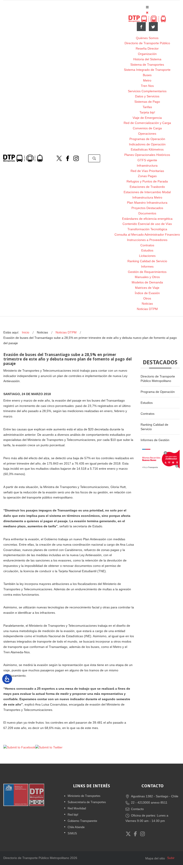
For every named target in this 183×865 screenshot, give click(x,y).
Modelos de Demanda (147, 282)
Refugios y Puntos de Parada (147, 181)
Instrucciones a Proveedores (147, 240)
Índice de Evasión (147, 293)
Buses (147, 75)
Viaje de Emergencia (147, 117)
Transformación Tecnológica (147, 229)
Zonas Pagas (147, 176)
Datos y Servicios (147, 96)
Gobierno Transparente (82, 821)
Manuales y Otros (147, 277)
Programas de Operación (147, 139)
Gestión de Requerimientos (147, 272)
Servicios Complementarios (147, 91)
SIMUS (72, 833)
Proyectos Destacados (147, 208)
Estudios (147, 250)
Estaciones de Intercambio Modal (147, 192)
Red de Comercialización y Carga (147, 123)
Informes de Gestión (155, 440)
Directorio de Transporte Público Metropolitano (158, 379)
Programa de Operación (158, 392)
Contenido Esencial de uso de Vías (147, 224)
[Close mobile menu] (147, 12)
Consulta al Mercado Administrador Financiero (147, 234)
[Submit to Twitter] (48, 747)
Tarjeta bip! (147, 112)
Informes (147, 266)
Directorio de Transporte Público (147, 43)
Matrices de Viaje (147, 287)
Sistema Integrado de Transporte (147, 69)
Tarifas (147, 107)
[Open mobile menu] (147, 7)
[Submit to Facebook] (19, 747)
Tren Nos (147, 86)
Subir (171, 858)
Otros (147, 298)
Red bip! (73, 814)
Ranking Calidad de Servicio (147, 261)
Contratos (147, 245)
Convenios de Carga (147, 128)
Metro (147, 80)
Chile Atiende (76, 827)
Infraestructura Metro (147, 197)
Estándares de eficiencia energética (147, 218)
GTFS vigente (147, 160)
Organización (147, 54)
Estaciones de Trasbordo (147, 186)
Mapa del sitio (155, 858)
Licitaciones (147, 256)
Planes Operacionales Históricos (147, 155)
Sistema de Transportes (147, 64)
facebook (141, 26)
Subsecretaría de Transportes (87, 802)
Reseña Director (147, 48)
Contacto (137, 809)
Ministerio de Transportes (84, 796)
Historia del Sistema (147, 59)
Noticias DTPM (147, 309)
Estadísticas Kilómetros (147, 149)
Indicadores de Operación (147, 144)
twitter (153, 26)
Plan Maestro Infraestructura (147, 202)
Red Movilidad (77, 808)
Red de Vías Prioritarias (147, 171)
